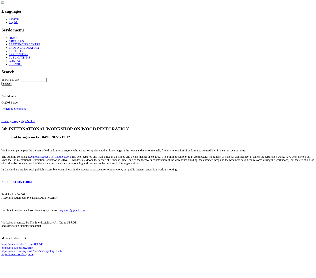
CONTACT (16, 60)
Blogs (15, 121)
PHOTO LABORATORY (24, 47)
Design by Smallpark (13, 108)
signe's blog (28, 121)
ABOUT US (16, 41)
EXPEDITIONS (18, 54)
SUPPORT (15, 64)
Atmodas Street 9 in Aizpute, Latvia (51, 156)
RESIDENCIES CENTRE (24, 44)
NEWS (13, 37)
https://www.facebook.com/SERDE (22, 244)
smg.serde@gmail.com (71, 210)
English (13, 22)
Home (5, 121)
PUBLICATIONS (19, 57)
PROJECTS (16, 50)
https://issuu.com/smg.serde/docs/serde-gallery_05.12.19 (33, 251)
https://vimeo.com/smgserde (17, 254)
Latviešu (14, 18)
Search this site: (10, 79)
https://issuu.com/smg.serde (17, 247)
